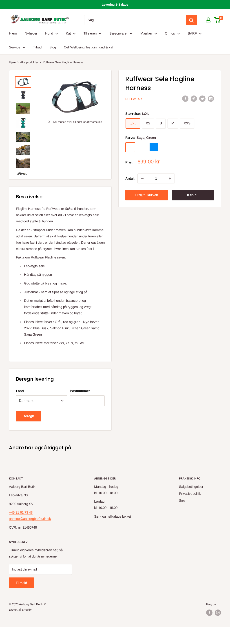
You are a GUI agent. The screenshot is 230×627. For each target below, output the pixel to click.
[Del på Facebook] (185, 98)
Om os (170, 33)
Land (20, 391)
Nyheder (31, 33)
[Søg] (191, 20)
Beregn (28, 416)
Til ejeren (90, 33)
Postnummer (80, 391)
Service (14, 47)
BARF (192, 33)
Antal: (130, 178)
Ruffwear (133, 99)
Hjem (13, 33)
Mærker (146, 33)
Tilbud (37, 47)
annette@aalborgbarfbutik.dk (30, 519)
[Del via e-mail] (211, 98)
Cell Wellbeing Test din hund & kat (88, 47)
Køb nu (193, 195)
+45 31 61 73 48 (21, 512)
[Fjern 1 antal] (142, 178)
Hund (49, 33)
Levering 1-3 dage (115, 4)
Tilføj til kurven (146, 195)
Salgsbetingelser (191, 486)
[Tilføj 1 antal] (170, 178)
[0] (217, 20)
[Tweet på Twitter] (202, 98)
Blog (52, 47)
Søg (182, 500)
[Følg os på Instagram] (218, 613)
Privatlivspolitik (190, 493)
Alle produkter (29, 62)
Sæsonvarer (118, 33)
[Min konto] (208, 19)
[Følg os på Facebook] (209, 613)
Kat (68, 33)
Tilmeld (21, 583)
